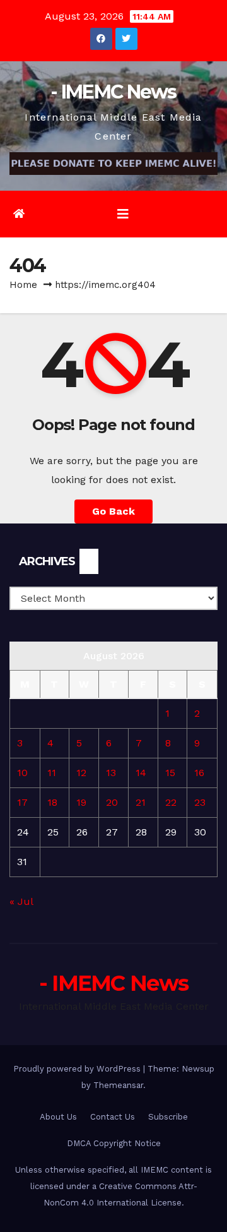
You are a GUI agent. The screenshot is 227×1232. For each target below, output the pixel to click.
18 (52, 802)
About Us (58, 1116)
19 (81, 802)
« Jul (21, 901)
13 (111, 773)
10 (22, 773)
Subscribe (168, 1116)
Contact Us (112, 1116)
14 (141, 773)
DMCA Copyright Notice (114, 1143)
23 (200, 802)
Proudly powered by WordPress (78, 1069)
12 (81, 773)
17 (22, 802)
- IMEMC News (113, 92)
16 (199, 773)
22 (171, 802)
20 (112, 802)
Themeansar (118, 1085)
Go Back (113, 511)
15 (170, 773)
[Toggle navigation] (123, 214)
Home (23, 284)
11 (51, 773)
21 (141, 802)
